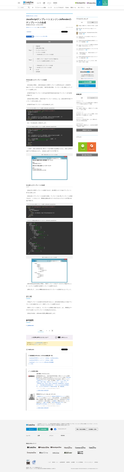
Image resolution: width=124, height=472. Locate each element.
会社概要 (73, 462)
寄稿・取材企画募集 (81, 429)
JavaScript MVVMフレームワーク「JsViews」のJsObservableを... (44, 358)
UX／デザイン (81, 7)
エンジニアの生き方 (59, 7)
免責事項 (68, 462)
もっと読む (30, 363)
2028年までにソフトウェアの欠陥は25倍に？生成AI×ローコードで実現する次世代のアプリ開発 (87, 103)
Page (30, 50)
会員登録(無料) (39, 342)
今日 (82, 22)
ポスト (64, 31)
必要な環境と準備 (40, 48)
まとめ (37, 69)
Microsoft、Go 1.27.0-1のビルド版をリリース (87, 28)
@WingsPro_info (59, 402)
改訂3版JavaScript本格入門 (46, 385)
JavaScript (29, 31)
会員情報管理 (62, 462)
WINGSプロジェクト (42, 380)
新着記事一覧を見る (87, 130)
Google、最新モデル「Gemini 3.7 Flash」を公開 (88, 25)
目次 (49, 41)
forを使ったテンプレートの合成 (44, 67)
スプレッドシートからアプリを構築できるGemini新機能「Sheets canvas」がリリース (88, 45)
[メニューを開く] (19, 3)
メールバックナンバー (88, 78)
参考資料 (38, 71)
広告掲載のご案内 (92, 429)
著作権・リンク (55, 462)
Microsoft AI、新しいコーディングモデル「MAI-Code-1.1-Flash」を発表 (88, 61)
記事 (44, 3)
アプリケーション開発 (40, 7)
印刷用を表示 (31, 349)
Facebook (58, 404)
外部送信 (96, 462)
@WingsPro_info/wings (41, 404)
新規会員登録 (87, 82)
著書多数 (62, 386)
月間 (92, 22)
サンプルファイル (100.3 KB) (40, 36)
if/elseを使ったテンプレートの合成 (45, 65)
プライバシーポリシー (88, 462)
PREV (41, 330)
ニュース (39, 3)
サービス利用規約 (79, 462)
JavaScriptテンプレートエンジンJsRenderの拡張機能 (41, 362)
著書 (44, 402)
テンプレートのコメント (41, 50)
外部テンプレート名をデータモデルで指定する (47, 59)
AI (32, 7)
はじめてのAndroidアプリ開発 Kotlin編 (48, 386)
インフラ (50, 7)
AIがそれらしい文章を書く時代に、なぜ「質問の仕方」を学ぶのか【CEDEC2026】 (87, 120)
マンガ (88, 7)
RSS (53, 402)
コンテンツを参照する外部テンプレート (46, 61)
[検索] (29, 7)
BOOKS (55, 3)
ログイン (36, 344)
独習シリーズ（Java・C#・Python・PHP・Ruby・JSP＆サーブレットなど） (52, 381)
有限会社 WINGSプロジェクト (59, 396)
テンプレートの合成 (40, 52)
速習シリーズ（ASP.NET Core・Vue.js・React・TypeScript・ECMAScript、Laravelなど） (52, 383)
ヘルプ (49, 462)
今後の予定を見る (88, 155)
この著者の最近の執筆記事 (42, 390)
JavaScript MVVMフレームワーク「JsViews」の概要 (41, 360)
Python (67, 7)
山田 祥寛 (41, 27)
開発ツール (73, 7)
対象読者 (38, 46)
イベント (49, 3)
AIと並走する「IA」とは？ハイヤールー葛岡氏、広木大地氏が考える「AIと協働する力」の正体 (87, 114)
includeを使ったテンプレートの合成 (45, 54)
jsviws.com (31, 325)
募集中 (55, 401)
